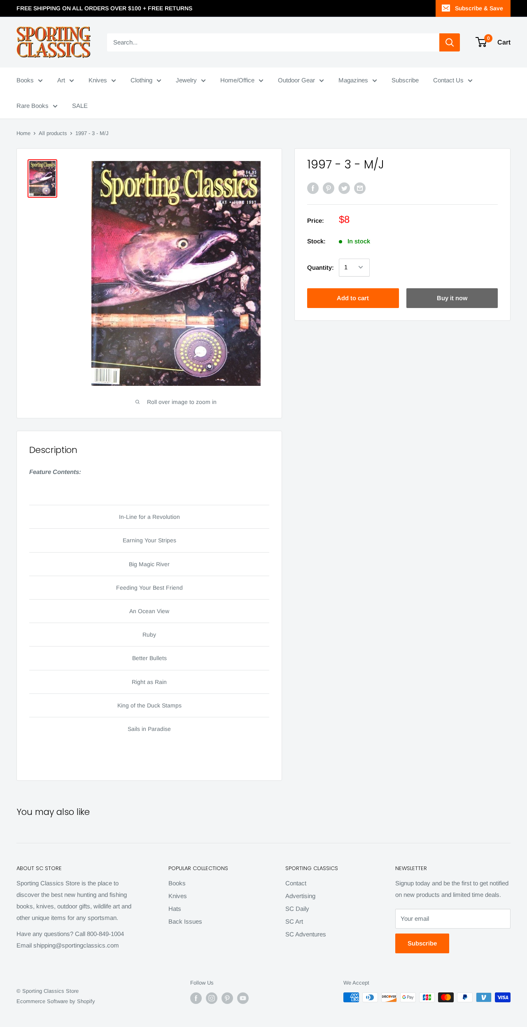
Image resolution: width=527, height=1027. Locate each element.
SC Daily (297, 908)
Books (25, 80)
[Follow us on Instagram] (211, 998)
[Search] (449, 42)
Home (23, 133)
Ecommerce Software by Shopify (55, 1001)
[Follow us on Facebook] (196, 998)
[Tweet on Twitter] (344, 188)
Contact (295, 883)
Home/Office (237, 80)
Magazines (353, 80)
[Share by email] (360, 188)
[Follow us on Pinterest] (227, 998)
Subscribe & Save (479, 8)
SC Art (294, 921)
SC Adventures (305, 934)
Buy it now (452, 297)
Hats (174, 908)
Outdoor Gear (296, 80)
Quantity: (320, 267)
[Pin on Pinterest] (328, 188)
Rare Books (32, 105)
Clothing (141, 80)
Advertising (300, 895)
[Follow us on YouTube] (243, 998)
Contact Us (448, 80)
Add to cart (353, 297)
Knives (98, 80)
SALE (80, 105)
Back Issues (185, 921)
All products (53, 133)
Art (61, 80)
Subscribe (405, 80)
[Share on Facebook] (313, 188)
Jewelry (186, 80)
